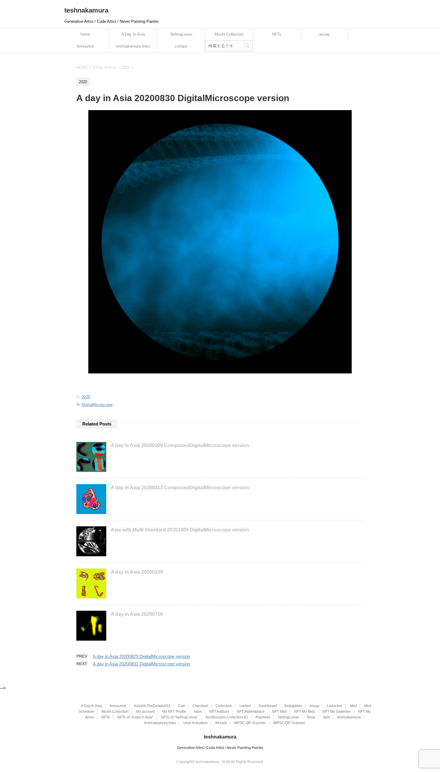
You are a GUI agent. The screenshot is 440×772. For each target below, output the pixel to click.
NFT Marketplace (251, 711)
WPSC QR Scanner (250, 723)
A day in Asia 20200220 (137, 572)
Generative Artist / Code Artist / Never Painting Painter (220, 748)
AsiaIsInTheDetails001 (152, 706)
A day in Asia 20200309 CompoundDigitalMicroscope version (180, 445)
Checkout (200, 706)
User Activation (195, 723)
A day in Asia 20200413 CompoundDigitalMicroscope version (180, 487)
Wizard (221, 723)
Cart (181, 706)
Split (326, 717)
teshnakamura (86, 10)
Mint (353, 706)
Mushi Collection (229, 34)
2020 (86, 397)
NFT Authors (219, 711)
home (85, 34)
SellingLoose (181, 34)
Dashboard (268, 706)
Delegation (293, 706)
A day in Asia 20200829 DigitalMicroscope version (141, 656)
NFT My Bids (304, 711)
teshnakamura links (133, 46)
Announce (85, 46)
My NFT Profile (174, 711)
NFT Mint (279, 711)
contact (181, 46)
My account (145, 711)
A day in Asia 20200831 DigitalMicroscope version (141, 663)
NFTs (276, 34)
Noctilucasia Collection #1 (227, 717)
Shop (311, 717)
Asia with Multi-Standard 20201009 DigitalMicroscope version (180, 529)
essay (324, 34)
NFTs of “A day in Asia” (135, 717)
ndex (198, 711)
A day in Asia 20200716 (137, 614)
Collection (224, 706)
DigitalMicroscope (97, 404)
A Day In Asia (133, 34)
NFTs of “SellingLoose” (179, 717)
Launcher (334, 706)
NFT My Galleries (336, 711)
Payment (263, 717)
